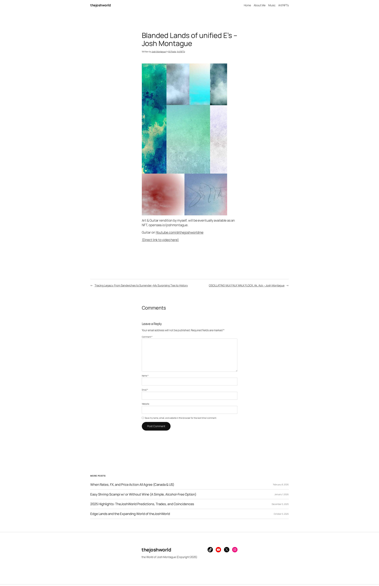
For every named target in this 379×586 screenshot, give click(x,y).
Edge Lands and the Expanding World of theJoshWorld (130, 514)
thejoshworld (100, 5)
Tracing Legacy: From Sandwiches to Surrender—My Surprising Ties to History (141, 285)
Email (145, 389)
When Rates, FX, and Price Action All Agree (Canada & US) (132, 484)
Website (145, 403)
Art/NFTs (181, 51)
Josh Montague (159, 51)
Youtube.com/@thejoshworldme (179, 232)
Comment (147, 336)
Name (145, 375)
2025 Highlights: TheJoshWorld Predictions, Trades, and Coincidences (142, 504)
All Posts (172, 51)
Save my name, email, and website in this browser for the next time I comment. (180, 417)
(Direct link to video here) (160, 240)
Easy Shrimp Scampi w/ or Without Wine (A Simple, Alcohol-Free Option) (143, 494)
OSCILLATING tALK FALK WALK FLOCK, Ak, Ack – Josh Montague (246, 285)
